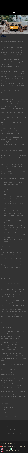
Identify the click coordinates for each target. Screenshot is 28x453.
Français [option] (7, 451)
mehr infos (14, 27)
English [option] (6, 449)
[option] (5, 449)
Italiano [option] (16, 449)
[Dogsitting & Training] (14, 6)
